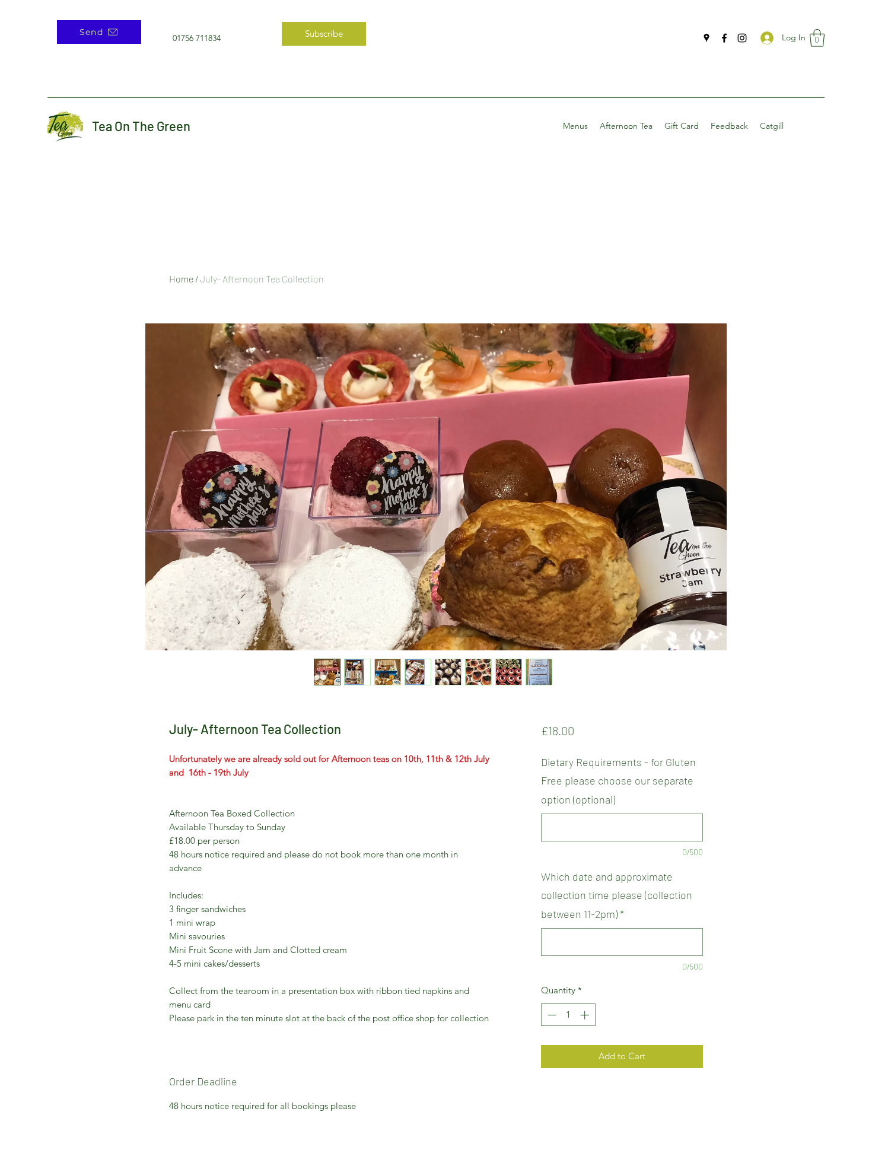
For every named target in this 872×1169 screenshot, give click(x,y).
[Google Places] (706, 38)
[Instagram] (742, 38)
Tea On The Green (141, 126)
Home (181, 278)
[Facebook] (724, 38)
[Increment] (586, 1015)
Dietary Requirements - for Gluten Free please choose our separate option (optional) (618, 780)
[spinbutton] (568, 1015)
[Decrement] (551, 1015)
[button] (817, 38)
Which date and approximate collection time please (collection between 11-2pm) (616, 895)
